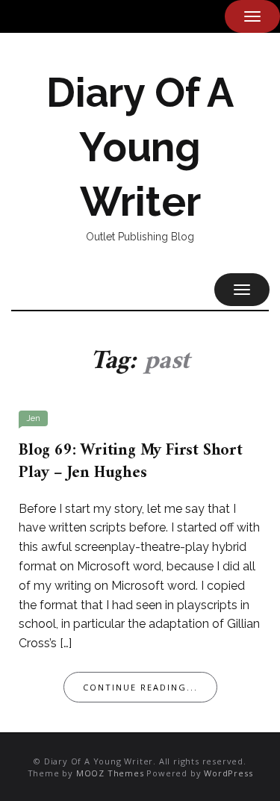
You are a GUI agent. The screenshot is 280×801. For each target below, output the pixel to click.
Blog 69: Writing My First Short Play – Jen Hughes (131, 461)
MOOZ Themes (110, 773)
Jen (33, 418)
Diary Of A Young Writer (140, 147)
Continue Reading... (140, 687)
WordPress (228, 773)
